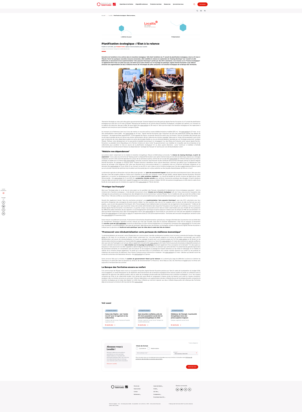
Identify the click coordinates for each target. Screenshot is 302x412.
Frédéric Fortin (120, 46)
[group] (151, 91)
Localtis (110, 15)
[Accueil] (106, 4)
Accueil (103, 15)
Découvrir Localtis (112, 363)
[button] (126, 4)
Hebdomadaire (155, 348)
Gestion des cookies (113, 405)
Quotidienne (142, 348)
